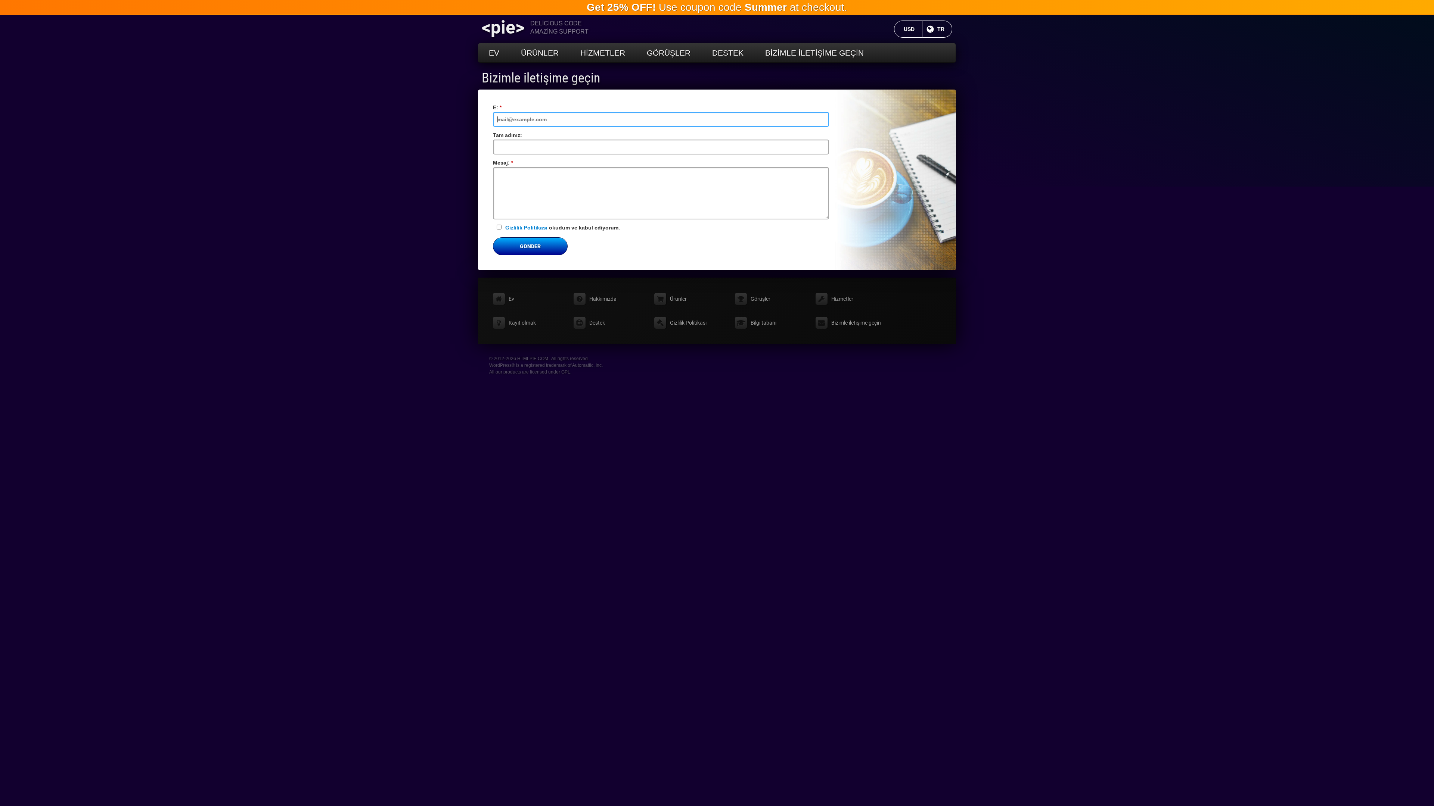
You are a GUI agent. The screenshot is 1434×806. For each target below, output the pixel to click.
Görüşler (668, 53)
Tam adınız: (507, 135)
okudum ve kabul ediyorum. (562, 228)
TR (944, 29)
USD (913, 29)
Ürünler (540, 53)
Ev (494, 53)
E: (506, 107)
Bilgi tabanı (763, 323)
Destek (728, 53)
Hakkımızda (603, 299)
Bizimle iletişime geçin (814, 53)
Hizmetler (602, 53)
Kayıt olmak (522, 323)
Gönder (530, 246)
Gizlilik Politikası (526, 228)
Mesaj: (512, 163)
